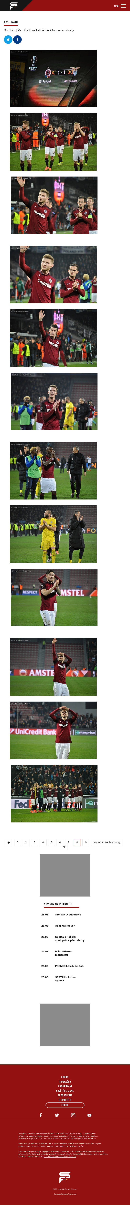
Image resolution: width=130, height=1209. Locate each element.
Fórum (65, 1077)
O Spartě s (65, 1100)
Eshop (64, 1105)
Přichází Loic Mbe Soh (69, 966)
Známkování (65, 1086)
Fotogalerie (65, 1096)
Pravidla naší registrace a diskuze (60, 1156)
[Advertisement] (65, 875)
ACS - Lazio (11, 22)
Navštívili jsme (65, 1091)
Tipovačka (65, 1082)
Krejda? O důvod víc (68, 914)
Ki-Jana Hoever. (65, 925)
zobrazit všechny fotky (107, 842)
